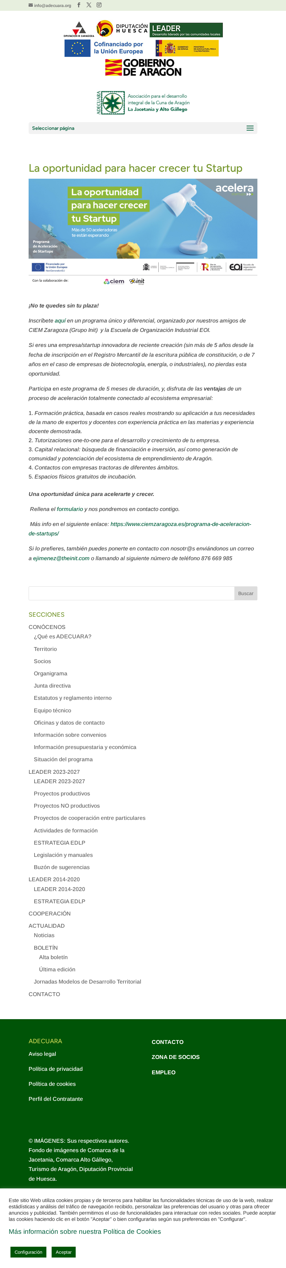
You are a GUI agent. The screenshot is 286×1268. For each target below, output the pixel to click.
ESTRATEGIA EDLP (59, 843)
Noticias (44, 935)
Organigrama (50, 673)
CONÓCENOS (47, 627)
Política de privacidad (56, 1069)
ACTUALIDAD (47, 926)
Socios (42, 661)
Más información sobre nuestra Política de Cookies (85, 1231)
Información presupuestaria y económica (85, 747)
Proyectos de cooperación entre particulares (89, 818)
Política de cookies (52, 1084)
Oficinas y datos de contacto (69, 723)
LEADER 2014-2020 (54, 879)
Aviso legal (42, 1054)
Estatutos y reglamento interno (73, 698)
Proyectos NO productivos (67, 806)
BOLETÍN (46, 948)
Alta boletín (53, 957)
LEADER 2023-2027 (54, 772)
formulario (70, 509)
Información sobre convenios (70, 735)
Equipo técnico (52, 710)
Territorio (45, 649)
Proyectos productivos (62, 793)
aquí (61, 321)
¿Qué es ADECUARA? (62, 636)
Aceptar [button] (64, 1252)
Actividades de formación (66, 830)
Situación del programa (63, 759)
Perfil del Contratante (56, 1099)
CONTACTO (44, 994)
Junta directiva (52, 686)
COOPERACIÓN (50, 914)
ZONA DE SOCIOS (176, 1057)
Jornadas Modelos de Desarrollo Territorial (87, 982)
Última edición (57, 969)
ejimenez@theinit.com (61, 558)
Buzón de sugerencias (62, 867)
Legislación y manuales (63, 855)
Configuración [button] (28, 1252)
